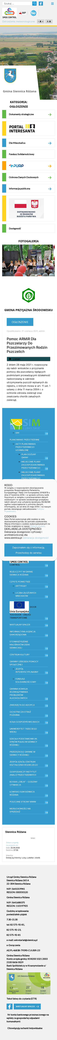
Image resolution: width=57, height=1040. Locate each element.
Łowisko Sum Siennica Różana (22, 793)
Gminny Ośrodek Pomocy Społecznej (24, 663)
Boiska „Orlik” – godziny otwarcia (23, 783)
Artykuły (20, 586)
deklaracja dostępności (36, 537)
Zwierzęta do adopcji (22, 705)
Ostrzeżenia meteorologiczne (18, 21)
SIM (17, 432)
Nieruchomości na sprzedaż (20, 810)
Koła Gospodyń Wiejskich (24, 722)
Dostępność (15, 228)
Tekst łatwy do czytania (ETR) (22, 998)
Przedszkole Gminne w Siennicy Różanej (22, 753)
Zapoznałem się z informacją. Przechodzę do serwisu (28, 550)
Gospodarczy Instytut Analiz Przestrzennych (23, 773)
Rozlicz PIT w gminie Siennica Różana (21, 573)
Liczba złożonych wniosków (25, 594)
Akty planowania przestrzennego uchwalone (25, 447)
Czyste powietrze (20, 581)
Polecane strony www (23, 801)
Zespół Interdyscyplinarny (26, 670)
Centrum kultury (20, 654)
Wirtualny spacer (20, 624)
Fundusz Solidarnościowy (21, 154)
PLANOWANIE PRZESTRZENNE (24, 439)
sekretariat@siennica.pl (25, 940)
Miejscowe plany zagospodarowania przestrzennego (33, 464)
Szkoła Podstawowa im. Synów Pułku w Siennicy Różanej (23, 741)
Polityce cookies (37, 526)
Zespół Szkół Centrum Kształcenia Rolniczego (24, 763)
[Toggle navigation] (52, 4)
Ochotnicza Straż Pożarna (20, 713)
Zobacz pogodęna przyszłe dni (12, 843)
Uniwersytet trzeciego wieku (23, 730)
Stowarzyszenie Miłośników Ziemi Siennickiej (20, 644)
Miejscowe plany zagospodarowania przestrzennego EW (33, 477)
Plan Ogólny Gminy (28, 456)
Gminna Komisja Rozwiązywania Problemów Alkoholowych (19, 693)
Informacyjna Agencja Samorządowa (23, 633)
